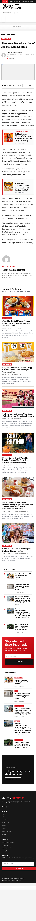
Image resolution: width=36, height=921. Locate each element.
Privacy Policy (6, 851)
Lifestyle (4, 834)
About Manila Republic (8, 842)
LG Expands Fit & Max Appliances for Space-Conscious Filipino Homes (22, 587)
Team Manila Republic (16, 52)
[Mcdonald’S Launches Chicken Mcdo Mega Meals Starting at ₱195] (8, 186)
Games (3, 828)
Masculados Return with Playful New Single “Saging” (22, 1)
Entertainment (19, 677)
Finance (4, 825)
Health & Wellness (6, 831)
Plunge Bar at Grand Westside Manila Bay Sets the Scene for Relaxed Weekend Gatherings (15, 460)
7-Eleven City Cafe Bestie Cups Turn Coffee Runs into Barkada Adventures (18, 414)
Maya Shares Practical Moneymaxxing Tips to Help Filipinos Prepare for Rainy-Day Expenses (23, 599)
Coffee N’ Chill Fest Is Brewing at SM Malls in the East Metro (17, 549)
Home (3, 34)
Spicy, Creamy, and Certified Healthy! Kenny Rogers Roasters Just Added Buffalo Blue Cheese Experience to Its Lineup (17, 505)
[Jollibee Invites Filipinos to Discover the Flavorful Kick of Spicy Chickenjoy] (8, 137)
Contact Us (5, 845)
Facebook (19, 85)
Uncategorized (19, 706)
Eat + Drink (11, 34)
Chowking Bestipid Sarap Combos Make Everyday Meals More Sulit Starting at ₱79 (16, 323)
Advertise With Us (12, 779)
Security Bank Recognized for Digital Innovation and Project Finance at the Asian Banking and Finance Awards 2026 (22, 613)
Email (29, 85)
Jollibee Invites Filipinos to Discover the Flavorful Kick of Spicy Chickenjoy (23, 137)
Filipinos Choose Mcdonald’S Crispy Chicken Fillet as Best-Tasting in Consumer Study (17, 369)
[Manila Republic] (11, 6)
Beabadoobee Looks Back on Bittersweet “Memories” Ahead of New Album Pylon (22, 627)
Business (17, 721)
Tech (16, 691)
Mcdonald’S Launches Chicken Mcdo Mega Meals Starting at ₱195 (22, 186)
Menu (3, 19)
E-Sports (4, 817)
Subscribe (19, 662)
